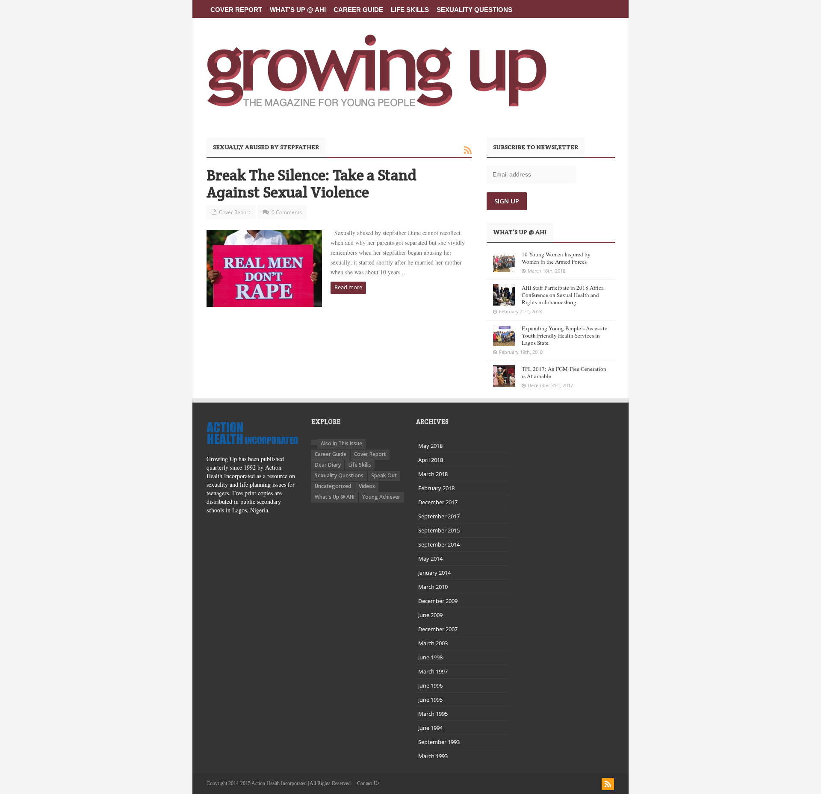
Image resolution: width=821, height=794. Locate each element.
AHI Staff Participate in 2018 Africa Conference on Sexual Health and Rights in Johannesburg (563, 295)
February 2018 (436, 488)
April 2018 (430, 460)
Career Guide (358, 9)
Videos (367, 486)
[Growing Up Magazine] (377, 70)
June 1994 (430, 728)
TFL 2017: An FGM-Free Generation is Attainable (564, 372)
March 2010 (433, 587)
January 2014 (434, 572)
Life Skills (410, 9)
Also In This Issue (341, 443)
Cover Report (236, 9)
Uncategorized (333, 486)
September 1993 (439, 742)
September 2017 (439, 516)
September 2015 (439, 530)
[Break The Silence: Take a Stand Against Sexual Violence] (264, 268)
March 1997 (433, 671)
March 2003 (433, 643)
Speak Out (384, 475)
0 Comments (287, 212)
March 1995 (433, 714)
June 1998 (430, 657)
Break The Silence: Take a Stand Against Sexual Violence (311, 183)
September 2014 (439, 544)
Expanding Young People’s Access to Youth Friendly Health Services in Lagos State (565, 335)
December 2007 (438, 629)
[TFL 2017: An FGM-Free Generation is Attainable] (504, 376)
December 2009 (438, 601)
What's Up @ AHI (334, 496)
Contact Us (368, 783)
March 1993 (433, 756)
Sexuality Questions (474, 9)
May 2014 (430, 558)
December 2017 (438, 502)
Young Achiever (381, 496)
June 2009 (430, 615)
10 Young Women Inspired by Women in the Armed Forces (556, 257)
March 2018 (433, 474)
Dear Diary (328, 464)
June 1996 (430, 685)
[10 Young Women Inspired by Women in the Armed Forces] (504, 261)
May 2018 (430, 446)
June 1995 (430, 699)
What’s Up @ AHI (298, 9)
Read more (348, 287)
